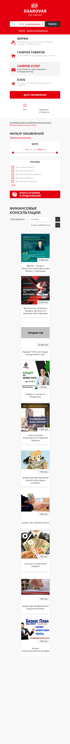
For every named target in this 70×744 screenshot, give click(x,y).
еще (13, 185)
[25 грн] (35, 374)
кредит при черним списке (35, 522)
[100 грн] (35, 459)
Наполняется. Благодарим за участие (36, 53)
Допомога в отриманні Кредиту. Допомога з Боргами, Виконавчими (35, 311)
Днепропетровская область (29, 174)
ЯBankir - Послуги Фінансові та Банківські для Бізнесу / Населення (35, 268)
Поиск (52, 24)
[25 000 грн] (35, 332)
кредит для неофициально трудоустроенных (35, 607)
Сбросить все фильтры (20, 137)
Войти (22, 30)
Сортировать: (17, 219)
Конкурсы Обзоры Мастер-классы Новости (34, 82)
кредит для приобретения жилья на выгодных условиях (35, 480)
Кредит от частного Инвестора (35, 395)
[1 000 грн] (35, 417)
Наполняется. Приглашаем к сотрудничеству (31, 68)
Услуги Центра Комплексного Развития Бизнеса (35, 438)
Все (25, 109)
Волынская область (25, 170)
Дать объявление (35, 94)
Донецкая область (24, 178)
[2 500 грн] (35, 290)
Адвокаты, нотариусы (44, 110)
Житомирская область (26, 181)
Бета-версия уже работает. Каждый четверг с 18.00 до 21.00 (35, 41)
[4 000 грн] (35, 247)
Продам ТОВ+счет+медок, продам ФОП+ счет (35, 353)
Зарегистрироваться (37, 30)
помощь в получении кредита (35, 565)
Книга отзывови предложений (30, 194)
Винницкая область (25, 167)
